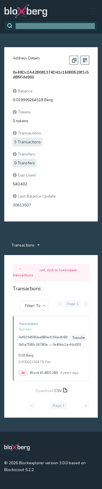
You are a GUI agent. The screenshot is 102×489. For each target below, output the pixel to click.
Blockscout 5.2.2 (19, 470)
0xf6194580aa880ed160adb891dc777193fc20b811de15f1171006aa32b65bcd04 (44, 337)
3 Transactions (27, 142)
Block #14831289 (44, 372)
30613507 (22, 205)
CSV (58, 390)
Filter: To (33, 305)
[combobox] (55, 26)
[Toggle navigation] (91, 11)
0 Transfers (24, 163)
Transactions (23, 245)
